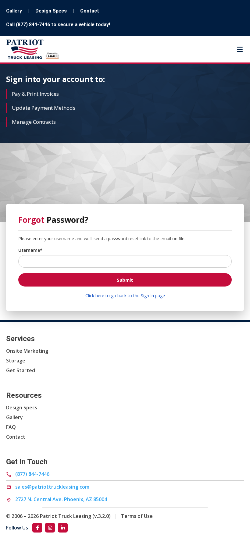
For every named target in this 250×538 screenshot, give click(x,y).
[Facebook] (37, 528)
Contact (89, 11)
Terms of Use (137, 516)
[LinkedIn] (63, 528)
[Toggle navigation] (240, 49)
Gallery (14, 11)
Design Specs (51, 11)
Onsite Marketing (27, 350)
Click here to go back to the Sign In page (125, 295)
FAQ (11, 427)
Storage (15, 360)
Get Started (20, 370)
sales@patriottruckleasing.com (51, 487)
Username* (30, 250)
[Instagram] (50, 528)
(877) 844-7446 (33, 24)
